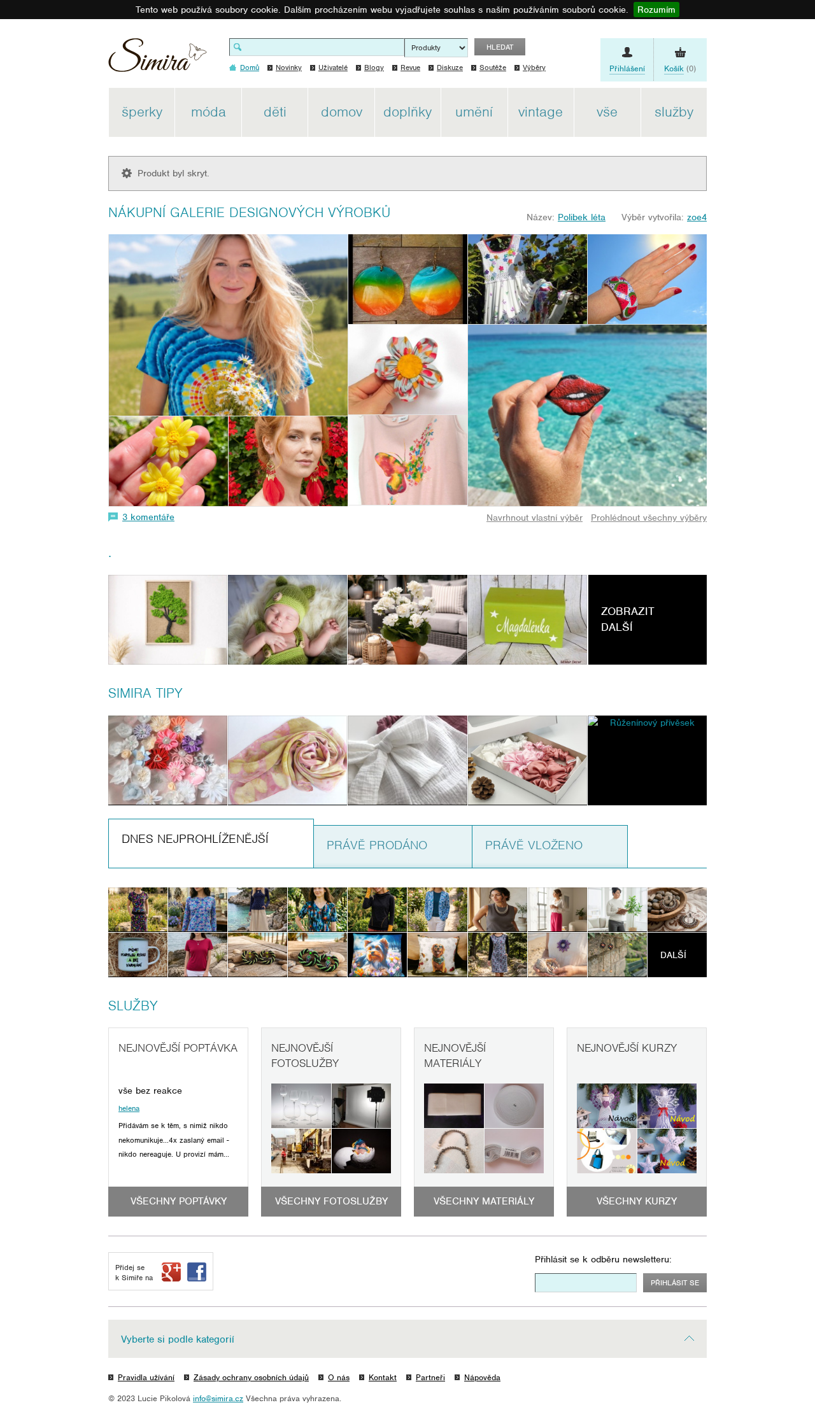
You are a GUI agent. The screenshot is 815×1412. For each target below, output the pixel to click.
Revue (410, 67)
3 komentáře (148, 517)
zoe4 (697, 217)
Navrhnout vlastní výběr (534, 517)
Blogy (374, 67)
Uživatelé (333, 67)
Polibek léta (582, 217)
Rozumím (656, 9)
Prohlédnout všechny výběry (649, 517)
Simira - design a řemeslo (157, 59)
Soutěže (492, 67)
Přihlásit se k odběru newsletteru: (603, 1259)
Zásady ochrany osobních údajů (251, 1377)
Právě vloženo (534, 845)
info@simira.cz (218, 1398)
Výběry (534, 67)
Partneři (430, 1377)
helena (128, 1108)
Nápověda (482, 1377)
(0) (680, 68)
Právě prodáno (377, 845)
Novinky (289, 67)
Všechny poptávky (179, 1201)
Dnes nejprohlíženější (195, 839)
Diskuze (450, 67)
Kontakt (383, 1377)
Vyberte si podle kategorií (177, 1339)
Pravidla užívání (146, 1377)
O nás (339, 1377)
